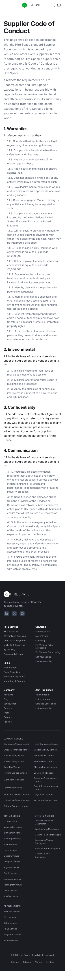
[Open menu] (6, 5)
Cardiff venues (11, 873)
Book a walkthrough (14, 654)
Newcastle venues (12, 879)
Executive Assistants (14, 676)
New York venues (12, 911)
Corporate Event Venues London (45, 780)
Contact (8, 717)
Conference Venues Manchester (44, 822)
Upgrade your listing (45, 703)
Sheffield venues (12, 896)
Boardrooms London (44, 773)
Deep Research (43, 631)
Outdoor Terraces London (16, 806)
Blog (6, 699)
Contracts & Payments (15, 640)
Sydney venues (11, 940)
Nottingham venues (13, 884)
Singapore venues (12, 934)
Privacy (27, 962)
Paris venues (10, 917)
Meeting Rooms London (45, 767)
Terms (38, 962)
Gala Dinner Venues (13, 787)
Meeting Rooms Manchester (48, 834)
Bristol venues (10, 844)
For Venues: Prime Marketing (44, 646)
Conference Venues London (17, 744)
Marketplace (41, 636)
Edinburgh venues (12, 838)
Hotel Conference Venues (46, 744)
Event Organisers (12, 672)
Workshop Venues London (46, 800)
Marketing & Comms (14, 681)
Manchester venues (13, 827)
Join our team (42, 694)
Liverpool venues (12, 861)
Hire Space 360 (12, 631)
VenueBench (10, 703)
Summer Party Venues (14, 755)
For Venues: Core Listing (47, 652)
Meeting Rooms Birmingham (42, 855)
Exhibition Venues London (16, 794)
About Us (8, 694)
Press (6, 712)
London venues (11, 821)
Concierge (40, 640)
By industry (9, 649)
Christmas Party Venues (45, 750)
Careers (8, 708)
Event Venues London (14, 779)
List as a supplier (43, 661)
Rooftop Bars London (44, 761)
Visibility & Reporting (14, 645)
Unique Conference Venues (17, 750)
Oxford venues (11, 890)
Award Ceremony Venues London (46, 788)
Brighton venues (11, 867)
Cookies (50, 962)
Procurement (10, 667)
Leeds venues (10, 850)
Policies (8, 721)
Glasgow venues (11, 856)
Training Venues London (15, 773)
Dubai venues (10, 923)
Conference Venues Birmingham (44, 842)
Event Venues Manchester (47, 829)
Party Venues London (44, 755)
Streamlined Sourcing (15, 636)
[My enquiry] (58, 5)
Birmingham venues (13, 833)
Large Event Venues (43, 794)
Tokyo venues (10, 929)
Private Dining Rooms (14, 761)
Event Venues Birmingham (47, 848)
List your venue (43, 656)
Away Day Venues (12, 767)
